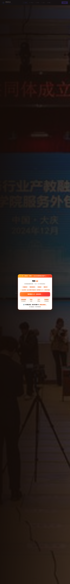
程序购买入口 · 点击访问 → (35, 294)
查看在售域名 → (43, 304)
